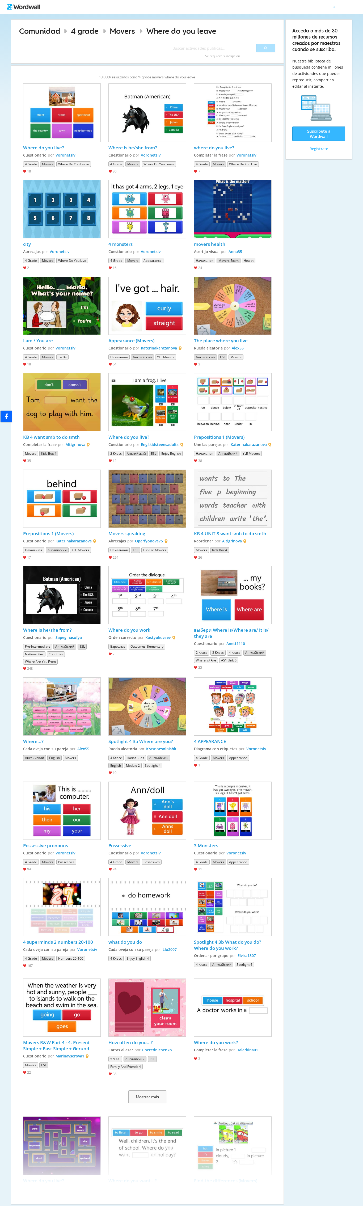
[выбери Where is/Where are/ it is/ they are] (233, 595)
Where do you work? (216, 1042)
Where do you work (129, 630)
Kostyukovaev (158, 637)
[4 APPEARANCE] (233, 706)
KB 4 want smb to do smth (51, 437)
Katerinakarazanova (159, 348)
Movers (122, 31)
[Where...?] (62, 706)
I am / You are (38, 341)
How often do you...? (130, 1042)
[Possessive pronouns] (62, 811)
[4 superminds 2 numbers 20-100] (62, 907)
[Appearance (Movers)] (147, 306)
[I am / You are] (62, 306)
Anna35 (235, 251)
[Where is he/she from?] (147, 112)
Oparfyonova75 (149, 540)
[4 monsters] (147, 209)
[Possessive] (147, 811)
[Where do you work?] (233, 1008)
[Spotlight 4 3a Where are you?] (147, 706)
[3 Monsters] (233, 811)
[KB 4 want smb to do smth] (62, 402)
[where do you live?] (233, 112)
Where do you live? (43, 148)
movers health (209, 244)
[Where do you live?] (62, 112)
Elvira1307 (247, 955)
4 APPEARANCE (210, 741)
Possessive (119, 845)
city (27, 244)
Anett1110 (235, 643)
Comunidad (39, 31)
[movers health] (233, 209)
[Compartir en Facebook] (6, 416)
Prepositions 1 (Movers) (219, 437)
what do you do (125, 942)
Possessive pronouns (45, 845)
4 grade (85, 31)
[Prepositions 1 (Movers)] (233, 402)
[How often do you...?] (147, 1008)
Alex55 (238, 348)
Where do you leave (181, 31)
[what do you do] (147, 907)
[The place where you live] (233, 306)
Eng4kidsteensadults (160, 444)
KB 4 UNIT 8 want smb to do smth (230, 533)
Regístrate (319, 148)
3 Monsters (206, 845)
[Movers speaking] (147, 499)
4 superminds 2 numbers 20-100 (58, 942)
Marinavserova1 (70, 1056)
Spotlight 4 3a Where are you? (140, 741)
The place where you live (221, 341)
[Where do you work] (147, 595)
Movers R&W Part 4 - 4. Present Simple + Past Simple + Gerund (57, 1045)
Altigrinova (75, 444)
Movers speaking (126, 533)
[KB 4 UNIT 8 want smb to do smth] (233, 499)
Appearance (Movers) (131, 341)
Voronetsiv (65, 155)
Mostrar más (147, 1096)
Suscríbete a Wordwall (319, 133)
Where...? (33, 741)
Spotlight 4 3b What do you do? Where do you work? (228, 945)
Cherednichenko (157, 1049)
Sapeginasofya (69, 637)
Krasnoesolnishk (161, 748)
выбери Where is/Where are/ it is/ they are (232, 633)
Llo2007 (170, 949)
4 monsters (120, 244)
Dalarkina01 (247, 1049)
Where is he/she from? (132, 148)
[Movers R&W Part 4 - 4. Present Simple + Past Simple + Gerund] (62, 1008)
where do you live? (214, 148)
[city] (62, 209)
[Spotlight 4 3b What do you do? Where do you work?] (233, 907)
